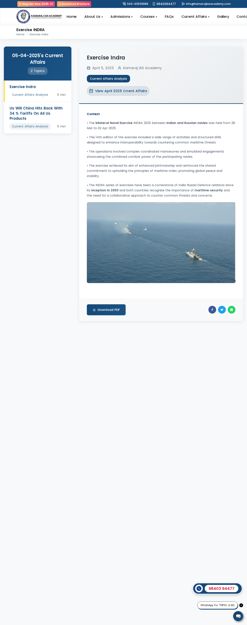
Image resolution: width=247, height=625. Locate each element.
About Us (92, 16)
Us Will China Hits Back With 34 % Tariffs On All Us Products (36, 113)
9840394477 (166, 4)
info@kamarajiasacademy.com (208, 4)
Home (72, 16)
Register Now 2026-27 (37, 4)
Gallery (223, 16)
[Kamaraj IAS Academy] (39, 16)
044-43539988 (137, 4)
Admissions (120, 16)
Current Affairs (194, 16)
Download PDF (109, 310)
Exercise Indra (23, 86)
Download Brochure (75, 4)
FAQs (169, 16)
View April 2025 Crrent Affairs (121, 90)
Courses (147, 16)
